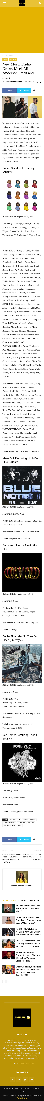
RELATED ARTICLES (10, 901)
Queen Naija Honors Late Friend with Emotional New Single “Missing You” (28, 920)
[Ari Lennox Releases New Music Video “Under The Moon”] (8, 908)
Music (11, 55)
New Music (13, 59)
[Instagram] (18, 1079)
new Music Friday (9, 825)
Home (4, 55)
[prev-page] (4, 981)
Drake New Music (9, 822)
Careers (26, 1089)
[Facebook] (12, 1079)
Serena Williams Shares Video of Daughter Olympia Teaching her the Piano (11, 858)
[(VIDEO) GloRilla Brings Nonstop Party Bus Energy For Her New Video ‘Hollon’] (8, 932)
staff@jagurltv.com (26, 1063)
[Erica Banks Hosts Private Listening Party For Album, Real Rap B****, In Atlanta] (8, 943)
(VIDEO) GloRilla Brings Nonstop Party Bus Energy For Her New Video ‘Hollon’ (28, 932)
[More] (34, 90)
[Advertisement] (22, 30)
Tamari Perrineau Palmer (14, 81)
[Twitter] (25, 1079)
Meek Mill (31, 822)
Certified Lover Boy (29, 820)
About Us (18, 1089)
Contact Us (35, 1089)
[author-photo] (22, 877)
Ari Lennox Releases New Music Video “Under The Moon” (28, 908)
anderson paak (15, 820)
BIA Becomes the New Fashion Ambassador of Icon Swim (32, 856)
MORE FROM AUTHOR (30, 901)
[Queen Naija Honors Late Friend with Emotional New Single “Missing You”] (8, 920)
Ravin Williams (22, 1098)
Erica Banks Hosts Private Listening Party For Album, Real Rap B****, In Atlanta (28, 943)
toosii (20, 825)
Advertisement (8, 1089)
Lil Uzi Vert (21, 822)
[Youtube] (31, 1079)
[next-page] (7, 981)
